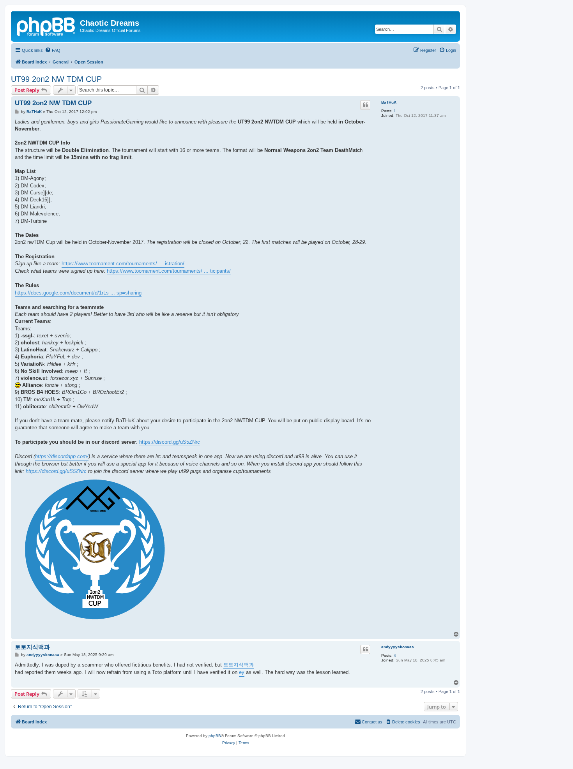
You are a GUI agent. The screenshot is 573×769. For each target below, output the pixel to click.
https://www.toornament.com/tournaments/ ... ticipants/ (169, 271)
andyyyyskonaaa (397, 647)
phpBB (215, 736)
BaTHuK (388, 102)
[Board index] (46, 25)
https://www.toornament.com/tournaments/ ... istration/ (123, 263)
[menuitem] (52, 50)
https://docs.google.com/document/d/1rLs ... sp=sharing (78, 293)
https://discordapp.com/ (61, 456)
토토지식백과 (32, 647)
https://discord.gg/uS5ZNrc (169, 442)
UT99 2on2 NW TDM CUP (56, 79)
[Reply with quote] (365, 104)
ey (241, 672)
